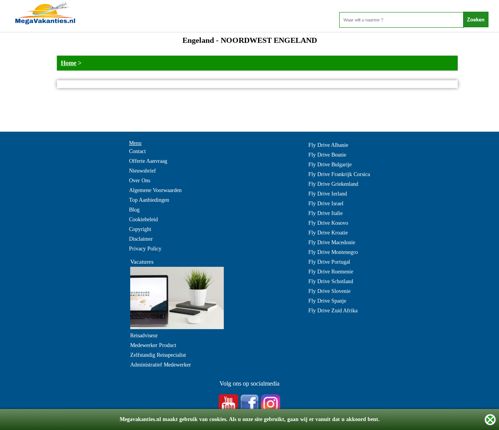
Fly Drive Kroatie (328, 233)
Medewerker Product (153, 345)
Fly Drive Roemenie (330, 272)
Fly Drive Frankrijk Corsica (339, 174)
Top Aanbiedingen (149, 200)
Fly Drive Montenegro (333, 252)
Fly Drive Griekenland (333, 184)
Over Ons (139, 180)
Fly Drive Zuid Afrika (332, 311)
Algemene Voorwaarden (155, 190)
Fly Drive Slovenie (329, 291)
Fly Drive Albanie (328, 145)
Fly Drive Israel (325, 203)
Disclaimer (141, 239)
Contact (137, 151)
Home (68, 63)
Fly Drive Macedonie (331, 242)
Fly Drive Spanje (327, 301)
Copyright (140, 229)
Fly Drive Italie (325, 213)
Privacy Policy (145, 249)
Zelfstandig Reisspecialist (158, 355)
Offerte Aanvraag (148, 161)
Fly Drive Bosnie (327, 155)
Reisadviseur (144, 335)
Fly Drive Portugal (329, 262)
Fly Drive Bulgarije (330, 164)
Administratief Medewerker (160, 365)
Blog (134, 210)
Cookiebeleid (143, 219)
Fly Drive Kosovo (328, 223)
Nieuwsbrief (142, 171)
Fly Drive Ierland (327, 194)
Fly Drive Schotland (330, 281)
